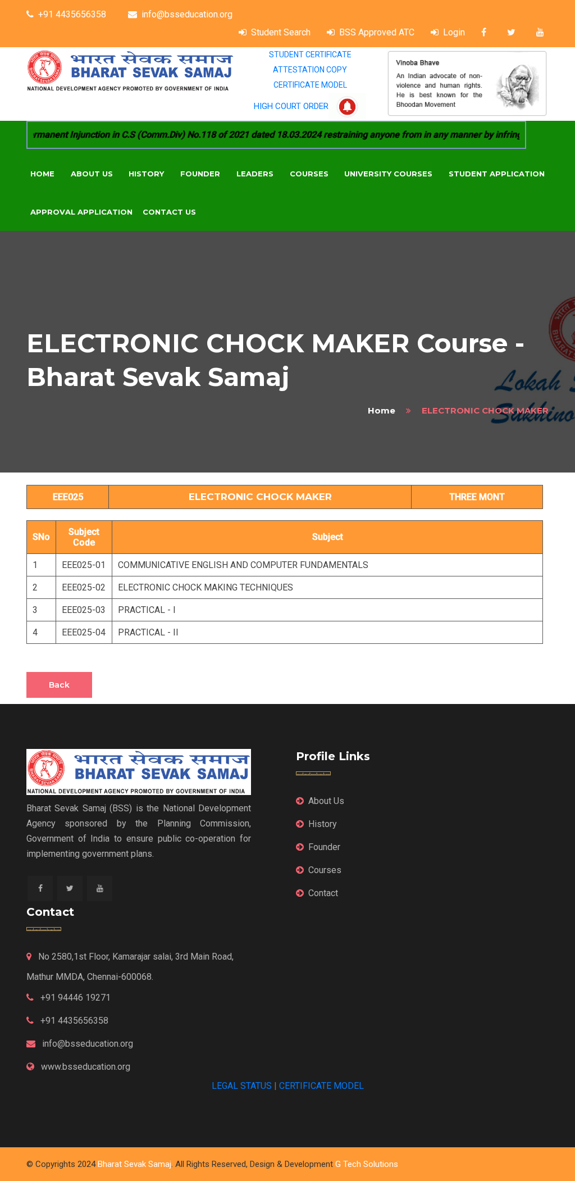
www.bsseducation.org (84, 1066)
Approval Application (81, 211)
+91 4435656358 (72, 14)
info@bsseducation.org (187, 14)
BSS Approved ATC (376, 32)
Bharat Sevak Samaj (134, 1164)
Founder (200, 173)
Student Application (497, 173)
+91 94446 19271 (74, 997)
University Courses (388, 173)
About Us (92, 173)
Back (59, 685)
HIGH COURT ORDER (291, 106)
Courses (309, 173)
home (381, 410)
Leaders (254, 173)
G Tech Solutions (366, 1164)
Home (42, 173)
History (146, 173)
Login (454, 32)
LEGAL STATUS (242, 1085)
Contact (323, 893)
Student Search (281, 32)
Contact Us (169, 211)
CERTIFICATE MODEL (310, 84)
